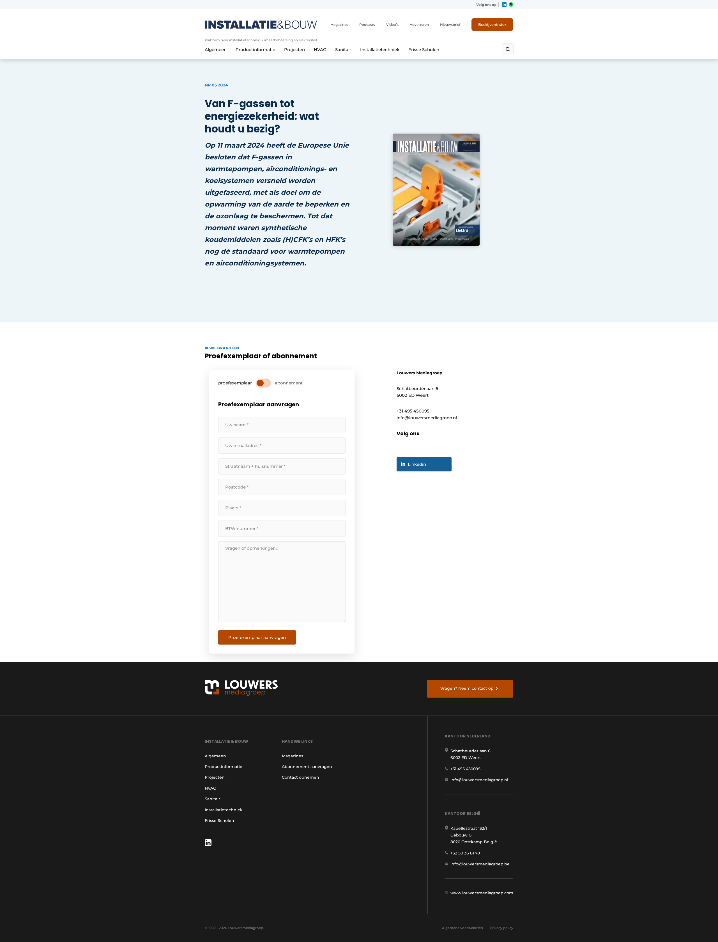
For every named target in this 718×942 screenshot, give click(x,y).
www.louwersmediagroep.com (481, 892)
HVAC (320, 49)
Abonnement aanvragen (307, 766)
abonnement (289, 383)
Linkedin (417, 464)
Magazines (339, 24)
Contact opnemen (300, 777)
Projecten (294, 49)
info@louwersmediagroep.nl (479, 779)
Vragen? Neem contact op (467, 688)
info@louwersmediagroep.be (480, 864)
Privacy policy (501, 928)
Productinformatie (255, 49)
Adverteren (419, 24)
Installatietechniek (379, 49)
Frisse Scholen (423, 49)
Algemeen (216, 49)
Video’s (392, 24)
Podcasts (367, 24)
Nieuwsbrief (450, 24)
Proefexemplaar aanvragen (257, 637)
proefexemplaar (235, 383)
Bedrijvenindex (492, 24)
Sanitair (343, 49)
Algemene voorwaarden (462, 928)
